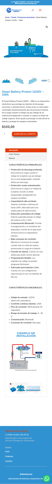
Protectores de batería (26, 17)
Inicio (7, 17)
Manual (12, 158)
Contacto (8, 461)
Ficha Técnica (14, 154)
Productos (9, 456)
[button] (47, 27)
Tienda (13, 17)
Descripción (13, 150)
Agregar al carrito (25, 134)
